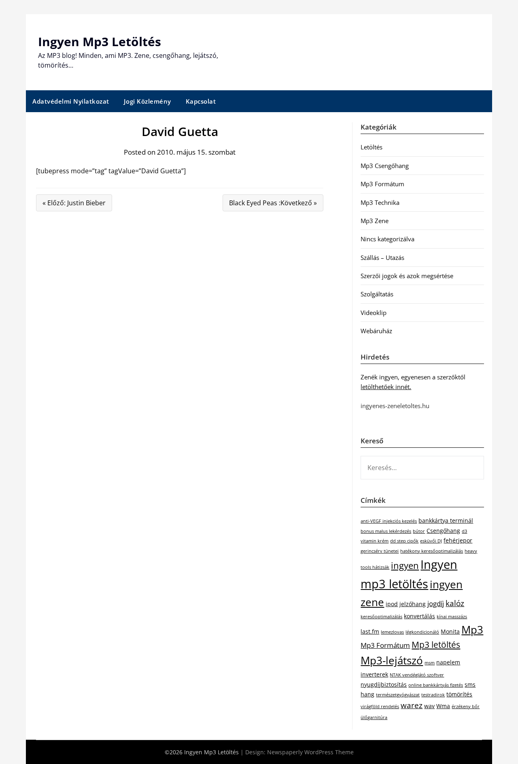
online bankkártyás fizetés (435, 685)
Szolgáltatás (377, 294)
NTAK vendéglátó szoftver (417, 675)
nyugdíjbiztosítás (384, 684)
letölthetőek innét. (386, 387)
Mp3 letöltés (436, 644)
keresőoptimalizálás (381, 616)
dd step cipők (404, 541)
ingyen (405, 565)
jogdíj (435, 603)
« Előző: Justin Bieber (74, 202)
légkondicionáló (422, 632)
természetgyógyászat (398, 695)
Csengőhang (443, 530)
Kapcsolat (201, 101)
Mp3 (472, 629)
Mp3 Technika (380, 202)
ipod (392, 604)
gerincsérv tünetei (380, 551)
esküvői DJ (431, 541)
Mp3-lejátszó (392, 660)
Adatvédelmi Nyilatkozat (70, 101)
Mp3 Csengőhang (385, 166)
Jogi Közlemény (147, 101)
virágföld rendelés (380, 706)
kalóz (455, 603)
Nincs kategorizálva (387, 239)
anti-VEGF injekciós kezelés (389, 521)
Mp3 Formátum (382, 184)
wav (429, 706)
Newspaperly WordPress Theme (310, 752)
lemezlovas (392, 632)
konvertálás (419, 616)
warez (411, 705)
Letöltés (371, 147)
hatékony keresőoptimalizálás (431, 551)
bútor (419, 531)
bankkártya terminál (445, 520)
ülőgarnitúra (374, 717)
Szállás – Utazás (382, 257)
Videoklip (373, 313)
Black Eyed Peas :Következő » (273, 202)
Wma (443, 706)
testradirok (433, 695)
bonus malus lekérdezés (386, 531)
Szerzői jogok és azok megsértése (407, 276)
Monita (450, 631)
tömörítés (459, 694)
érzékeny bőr (466, 706)
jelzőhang (412, 604)
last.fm (370, 631)
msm (430, 663)
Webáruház (376, 331)
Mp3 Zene (374, 221)
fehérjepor (458, 540)
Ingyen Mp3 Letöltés (99, 41)
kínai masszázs (452, 616)
